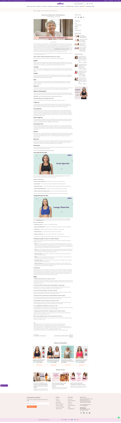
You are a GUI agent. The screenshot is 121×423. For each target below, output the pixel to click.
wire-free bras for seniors (63, 330)
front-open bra (59, 175)
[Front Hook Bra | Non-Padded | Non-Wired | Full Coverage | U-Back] (67, 352)
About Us (57, 399)
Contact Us (58, 400)
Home (35, 10)
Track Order (105, 0)
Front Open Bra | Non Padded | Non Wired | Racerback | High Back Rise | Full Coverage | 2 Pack (82, 80)
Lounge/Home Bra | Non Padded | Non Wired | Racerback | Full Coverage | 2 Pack (81, 360)
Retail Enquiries (59, 408)
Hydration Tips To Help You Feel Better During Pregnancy (83, 40)
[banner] (81, 92)
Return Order (111, 0)
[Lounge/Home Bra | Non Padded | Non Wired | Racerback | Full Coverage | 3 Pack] (39, 352)
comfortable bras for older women (50, 326)
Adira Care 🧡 (82, 6)
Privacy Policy (58, 402)
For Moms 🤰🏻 (62, 6)
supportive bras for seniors (52, 330)
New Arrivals (88, 6)
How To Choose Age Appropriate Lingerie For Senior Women (50, 96)
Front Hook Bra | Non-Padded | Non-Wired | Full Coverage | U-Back (67, 360)
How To (76, 28)
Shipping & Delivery (59, 403)
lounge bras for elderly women (55, 328)
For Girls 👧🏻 (44, 6)
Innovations (70, 403)
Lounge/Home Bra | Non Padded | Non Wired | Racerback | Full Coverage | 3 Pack (39, 360)
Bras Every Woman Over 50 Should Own (49, 10)
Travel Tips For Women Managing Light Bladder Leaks (83, 36)
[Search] (75, 4)
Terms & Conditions (59, 405)
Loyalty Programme (71, 400)
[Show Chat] (119, 417)
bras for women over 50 (38, 326)
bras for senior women (47, 325)
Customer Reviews (71, 405)
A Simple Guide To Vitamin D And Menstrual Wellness (83, 44)
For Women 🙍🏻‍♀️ (56, 6)
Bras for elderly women (38, 325)
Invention (70, 402)
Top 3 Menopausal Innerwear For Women (46, 150)
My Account (70, 399)
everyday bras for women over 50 (50, 327)
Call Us (115, 0)
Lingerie (38, 10)
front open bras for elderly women (65, 327)
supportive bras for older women (40, 330)
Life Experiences (78, 30)
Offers (93, 6)
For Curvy (76, 6)
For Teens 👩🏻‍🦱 (50, 6)
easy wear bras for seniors (39, 327)
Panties (28, 6)
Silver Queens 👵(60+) (69, 6)
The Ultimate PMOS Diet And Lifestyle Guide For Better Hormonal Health (83, 49)
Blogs (119, 0)
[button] (92, 4)
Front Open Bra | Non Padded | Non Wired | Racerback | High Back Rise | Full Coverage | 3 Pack (82, 59)
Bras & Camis (33, 6)
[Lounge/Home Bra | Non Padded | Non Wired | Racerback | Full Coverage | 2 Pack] (81, 352)
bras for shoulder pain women (59, 325)
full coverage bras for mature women (41, 328)
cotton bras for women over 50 (64, 326)
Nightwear (39, 6)
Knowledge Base (71, 408)
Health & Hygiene (78, 24)
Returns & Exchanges (60, 407)
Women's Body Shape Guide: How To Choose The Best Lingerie (59, 384)
